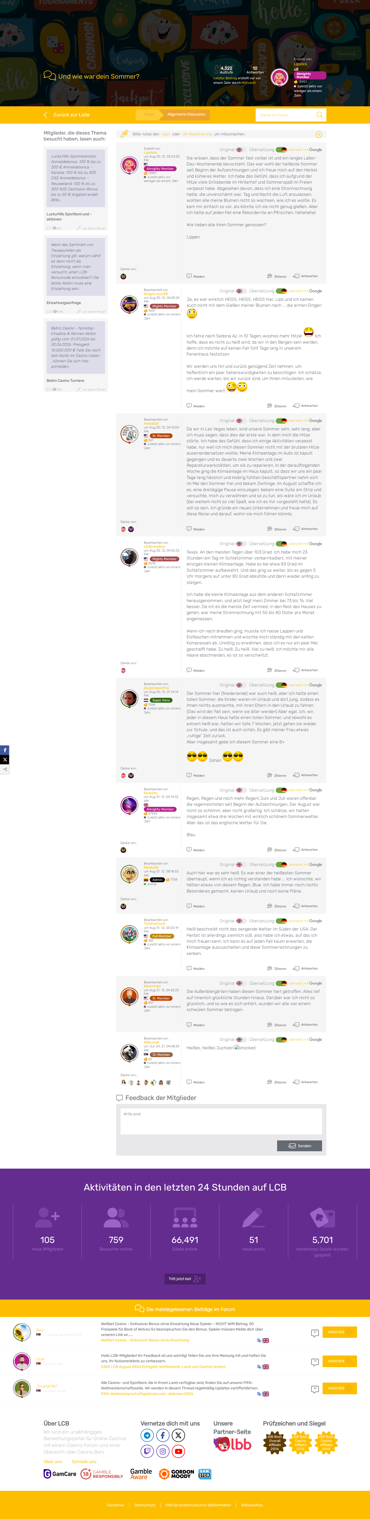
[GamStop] (205, 1474)
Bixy (39, 1330)
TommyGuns (154, 923)
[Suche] (319, 114)
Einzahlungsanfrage (64, 302)
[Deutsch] (281, 149)
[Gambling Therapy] (176, 1474)
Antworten (309, 276)
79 (315, 1361)
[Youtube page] (178, 1451)
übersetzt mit (299, 150)
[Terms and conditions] (102, 1474)
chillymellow (154, 546)
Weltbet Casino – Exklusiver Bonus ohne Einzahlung (145, 1340)
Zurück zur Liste (71, 114)
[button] (263, 1340)
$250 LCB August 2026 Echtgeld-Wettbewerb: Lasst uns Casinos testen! (163, 1366)
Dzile (40, 1359)
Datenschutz (144, 1505)
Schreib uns (84, 1461)
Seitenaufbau (252, 1505)
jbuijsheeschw (156, 688)
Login (166, 134)
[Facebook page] (163, 1435)
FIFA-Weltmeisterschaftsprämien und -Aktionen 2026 (147, 1394)
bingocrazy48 (156, 294)
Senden (304, 1146)
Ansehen (336, 1332)
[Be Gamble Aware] (141, 1474)
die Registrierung (197, 134)
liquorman (152, 986)
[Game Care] (60, 1474)
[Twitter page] (178, 1435)
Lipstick (300, 64)
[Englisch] (241, 149)
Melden (199, 277)
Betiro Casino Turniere (65, 380)
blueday (151, 793)
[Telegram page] (147, 1435)
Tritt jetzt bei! (180, 1279)
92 (315, 1388)
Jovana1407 (47, 1386)
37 (315, 1332)
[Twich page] (147, 1451)
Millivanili (249, 83)
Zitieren (280, 277)
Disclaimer (115, 1505)
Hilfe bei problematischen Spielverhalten (198, 1505)
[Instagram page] (163, 1451)
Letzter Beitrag (225, 78)
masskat (151, 423)
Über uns (53, 1461)
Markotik (151, 867)
